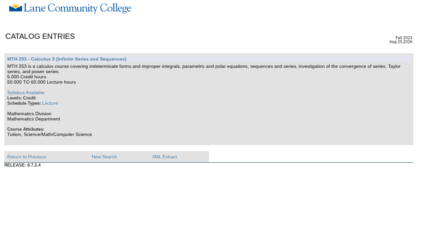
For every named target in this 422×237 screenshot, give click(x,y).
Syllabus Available (26, 92)
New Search (104, 156)
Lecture (50, 103)
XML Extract (164, 156)
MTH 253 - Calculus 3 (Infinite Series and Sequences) (67, 59)
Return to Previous (26, 156)
